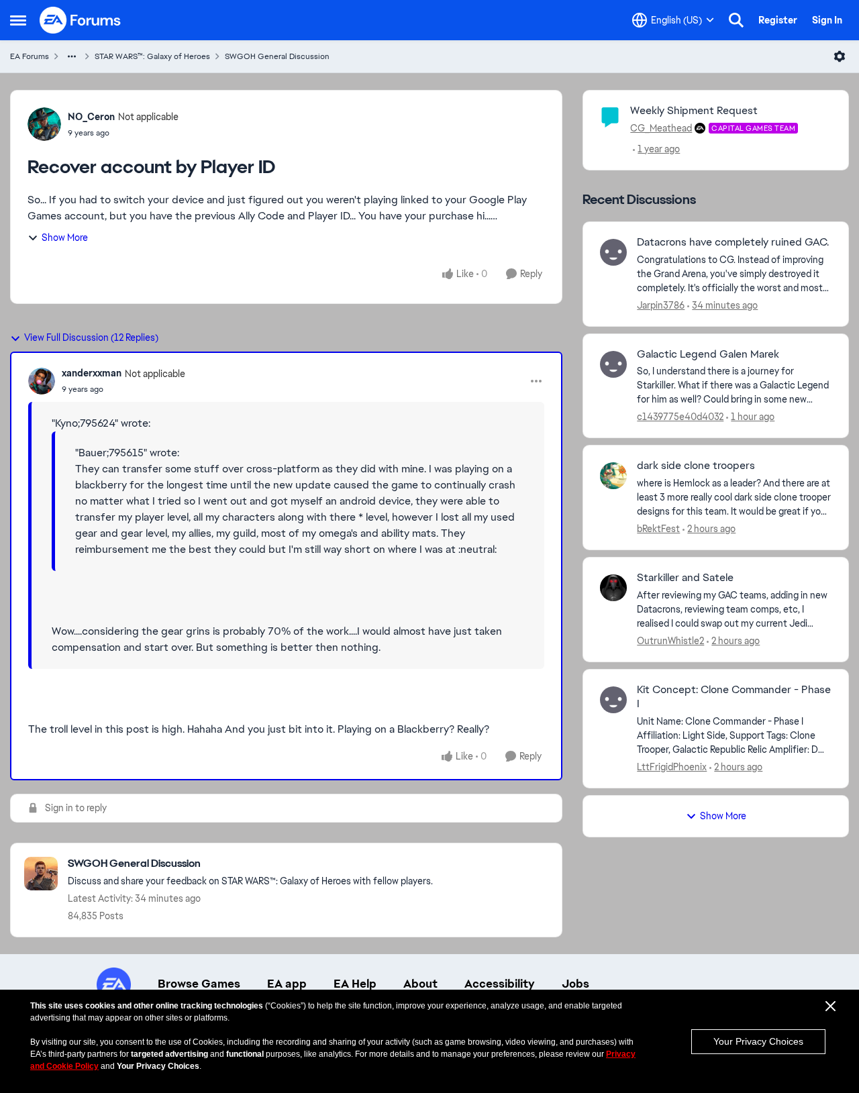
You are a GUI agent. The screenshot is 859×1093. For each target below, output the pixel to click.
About (420, 983)
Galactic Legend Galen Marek (708, 354)
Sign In (827, 20)
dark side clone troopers (696, 465)
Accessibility (499, 983)
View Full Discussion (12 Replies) (91, 337)
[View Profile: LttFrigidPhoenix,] (613, 699)
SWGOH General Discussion (277, 56)
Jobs (575, 983)
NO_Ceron (91, 117)
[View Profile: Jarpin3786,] (613, 252)
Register (777, 20)
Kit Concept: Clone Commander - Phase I (734, 697)
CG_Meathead (661, 128)
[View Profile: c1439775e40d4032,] (613, 364)
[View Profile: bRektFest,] (613, 475)
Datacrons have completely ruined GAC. (733, 242)
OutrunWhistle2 (670, 641)
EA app (287, 983)
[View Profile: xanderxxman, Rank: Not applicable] (41, 381)
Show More (65, 237)
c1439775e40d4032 (680, 417)
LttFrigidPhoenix (672, 767)
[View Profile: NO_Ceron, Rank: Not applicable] (44, 124)
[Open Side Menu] (18, 20)
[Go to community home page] (80, 20)
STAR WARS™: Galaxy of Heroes (152, 56)
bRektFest (658, 529)
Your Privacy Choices (758, 1041)
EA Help (355, 983)
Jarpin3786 (661, 305)
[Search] (736, 20)
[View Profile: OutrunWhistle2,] (613, 587)
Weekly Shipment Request (694, 110)
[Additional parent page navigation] (72, 56)
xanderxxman (91, 373)
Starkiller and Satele (685, 577)
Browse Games (199, 983)
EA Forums (29, 56)
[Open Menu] (839, 56)
